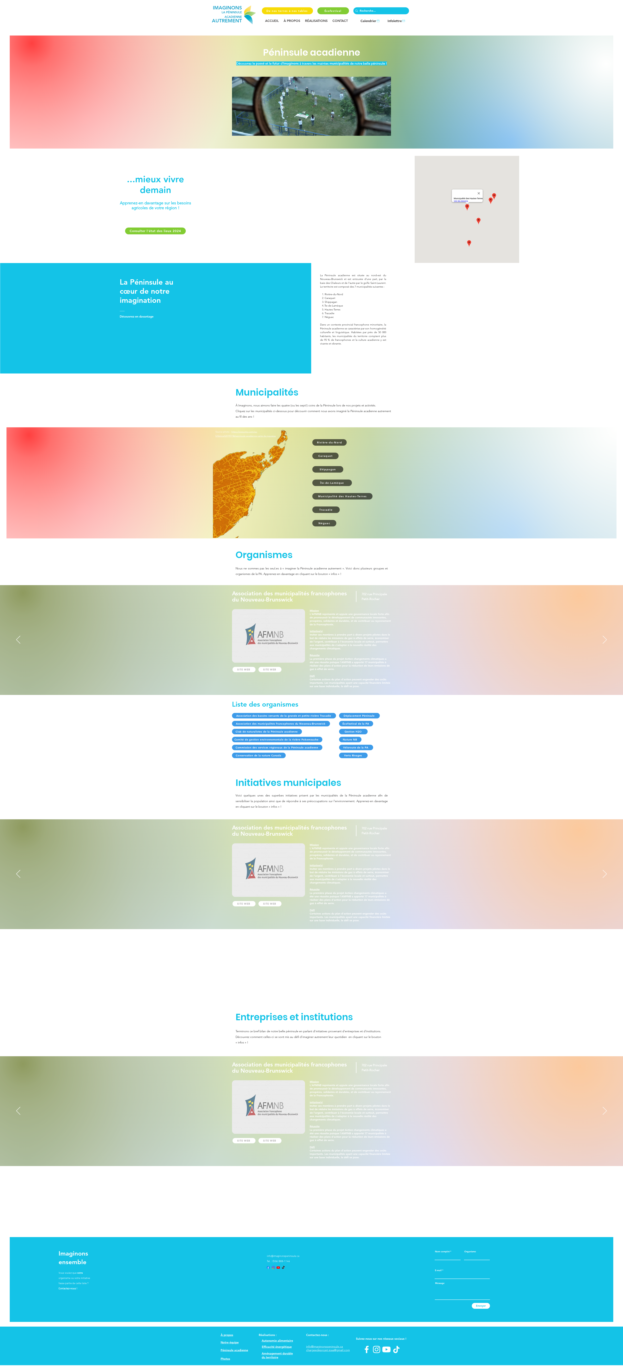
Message (440, 1283)
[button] (292, 21)
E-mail (438, 1270)
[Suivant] (605, 640)
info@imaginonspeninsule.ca (283, 1256)
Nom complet (442, 1251)
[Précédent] (18, 640)
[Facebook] (268, 1268)
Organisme (470, 1251)
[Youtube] (278, 1268)
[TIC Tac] (396, 1349)
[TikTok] (283, 1268)
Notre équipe (230, 1342)
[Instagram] (273, 1268)
